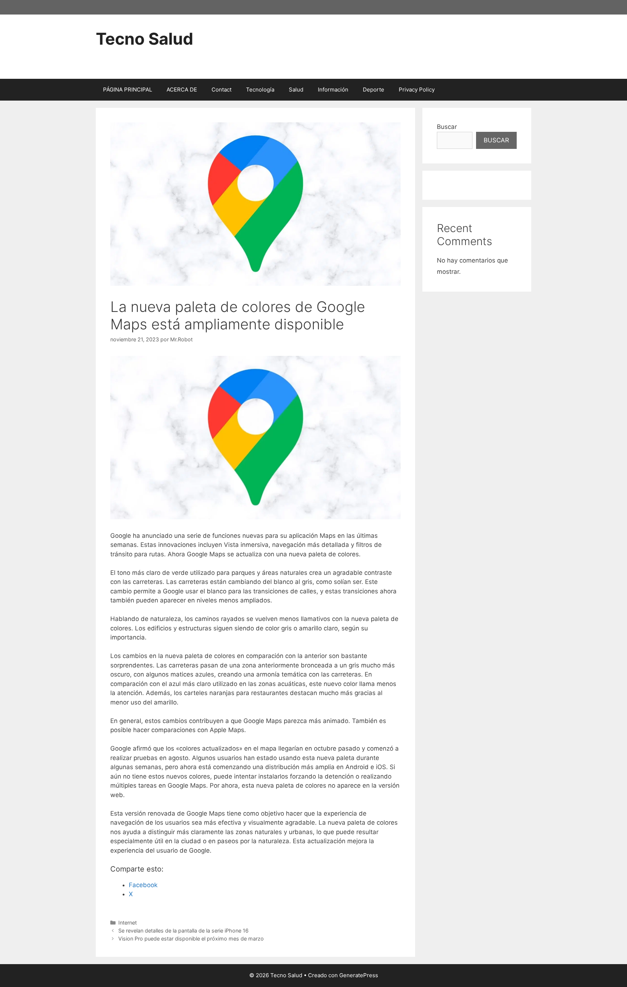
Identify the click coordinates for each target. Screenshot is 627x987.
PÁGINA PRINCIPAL (127, 89)
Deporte (373, 89)
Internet (127, 922)
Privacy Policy (417, 89)
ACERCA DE (182, 89)
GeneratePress (358, 975)
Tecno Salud (144, 39)
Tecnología (260, 89)
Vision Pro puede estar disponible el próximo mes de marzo (191, 938)
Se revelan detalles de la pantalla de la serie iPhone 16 (183, 930)
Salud (296, 89)
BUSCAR (496, 140)
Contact (221, 89)
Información (333, 89)
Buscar (447, 126)
